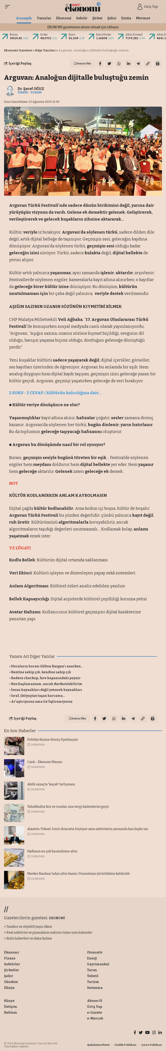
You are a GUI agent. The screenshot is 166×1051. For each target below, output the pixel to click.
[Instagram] (154, 1033)
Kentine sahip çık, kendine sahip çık (41, 672)
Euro (72, 34)
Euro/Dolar (103, 34)
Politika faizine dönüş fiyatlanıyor (52, 739)
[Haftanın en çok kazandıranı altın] (14, 858)
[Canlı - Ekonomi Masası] (14, 768)
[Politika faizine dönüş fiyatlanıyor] (14, 746)
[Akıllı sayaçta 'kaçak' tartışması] (14, 790)
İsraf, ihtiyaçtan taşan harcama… (38, 696)
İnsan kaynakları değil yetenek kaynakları (46, 690)
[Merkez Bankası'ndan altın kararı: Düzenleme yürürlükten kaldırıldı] (14, 880)
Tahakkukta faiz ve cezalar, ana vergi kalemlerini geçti (68, 807)
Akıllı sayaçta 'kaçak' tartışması (51, 784)
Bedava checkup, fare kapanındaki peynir (46, 678)
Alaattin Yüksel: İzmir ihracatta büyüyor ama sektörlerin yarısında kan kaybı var (87, 829)
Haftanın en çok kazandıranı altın (52, 851)
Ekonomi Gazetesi (18, 50)
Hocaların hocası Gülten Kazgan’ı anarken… (47, 666)
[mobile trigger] (8, 6)
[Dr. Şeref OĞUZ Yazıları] (10, 90)
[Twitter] (141, 1033)
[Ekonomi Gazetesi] (83, 7)
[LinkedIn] (160, 1033)
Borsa (14, 34)
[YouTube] (147, 1033)
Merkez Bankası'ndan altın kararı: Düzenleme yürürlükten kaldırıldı (78, 874)
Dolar (44, 34)
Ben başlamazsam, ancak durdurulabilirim (46, 684)
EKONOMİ (57, 918)
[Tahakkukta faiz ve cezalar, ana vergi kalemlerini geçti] (14, 813)
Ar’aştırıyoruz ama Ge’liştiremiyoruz (41, 702)
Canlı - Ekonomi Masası (44, 762)
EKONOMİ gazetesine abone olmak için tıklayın (83, 27)
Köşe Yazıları (45, 50)
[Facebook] (135, 1033)
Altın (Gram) (134, 34)
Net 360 (52, 1043)
